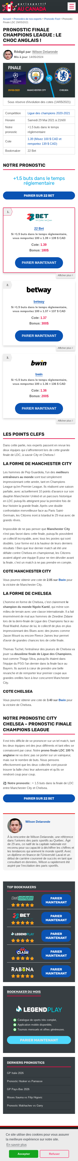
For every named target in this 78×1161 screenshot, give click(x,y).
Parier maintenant (39, 262)
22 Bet (39, 228)
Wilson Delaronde (37, 821)
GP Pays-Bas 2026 (18, 1089)
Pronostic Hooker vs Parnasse (24, 1081)
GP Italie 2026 (15, 1073)
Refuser (54, 1153)
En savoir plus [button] (16, 1144)
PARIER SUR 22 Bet (39, 195)
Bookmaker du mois (24, 992)
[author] (8, 55)
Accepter (24, 1153)
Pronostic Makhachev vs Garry (25, 1105)
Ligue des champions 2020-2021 (49, 113)
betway (39, 301)
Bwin (62, 579)
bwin (39, 374)
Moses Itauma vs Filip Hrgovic (24, 1097)
